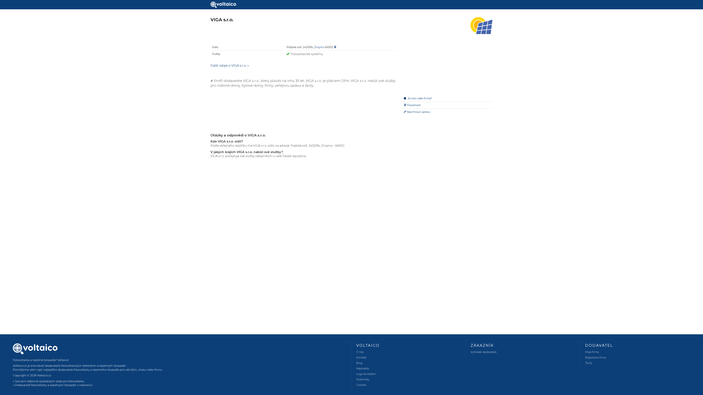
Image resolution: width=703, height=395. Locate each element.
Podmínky (362, 379)
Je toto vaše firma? (420, 98)
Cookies (361, 385)
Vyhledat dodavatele (483, 352)
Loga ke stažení (366, 374)
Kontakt (361, 357)
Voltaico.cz (44, 375)
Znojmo (319, 47)
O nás (360, 352)
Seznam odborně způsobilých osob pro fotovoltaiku (49, 381)
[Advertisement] (447, 65)
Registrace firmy (595, 357)
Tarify (588, 363)
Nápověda (362, 368)
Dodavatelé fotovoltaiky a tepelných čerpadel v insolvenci (53, 385)
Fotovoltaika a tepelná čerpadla (34, 360)
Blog (359, 363)
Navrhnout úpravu (418, 112)
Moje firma (592, 352)
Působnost (414, 105)
